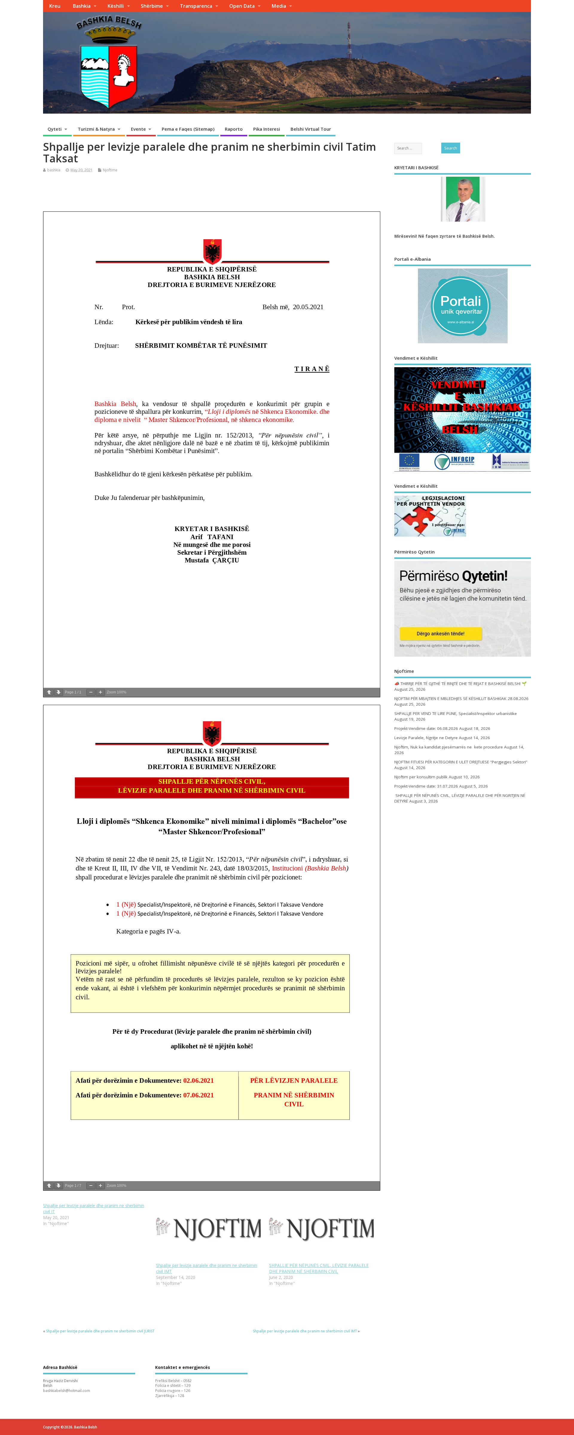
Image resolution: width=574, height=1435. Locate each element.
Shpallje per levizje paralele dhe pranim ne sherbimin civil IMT (305, 1331)
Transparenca (196, 6)
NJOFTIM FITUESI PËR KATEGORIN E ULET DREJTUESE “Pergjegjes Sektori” (460, 762)
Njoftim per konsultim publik (421, 777)
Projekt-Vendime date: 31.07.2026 (426, 786)
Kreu (54, 6)
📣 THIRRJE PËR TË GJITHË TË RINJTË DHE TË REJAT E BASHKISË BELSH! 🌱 (460, 683)
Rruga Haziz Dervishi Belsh (60, 1383)
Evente (138, 129)
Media (278, 6)
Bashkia (82, 6)
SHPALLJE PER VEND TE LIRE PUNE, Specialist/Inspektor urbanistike (455, 713)
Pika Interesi (266, 129)
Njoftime (110, 170)
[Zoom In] (100, 692)
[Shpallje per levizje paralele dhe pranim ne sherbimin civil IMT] (209, 1232)
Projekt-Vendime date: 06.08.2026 (426, 728)
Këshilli (115, 6)
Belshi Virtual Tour (311, 129)
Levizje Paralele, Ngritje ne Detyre (426, 737)
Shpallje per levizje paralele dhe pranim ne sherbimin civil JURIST (100, 1331)
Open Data (242, 6)
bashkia (53, 170)
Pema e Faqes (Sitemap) (188, 129)
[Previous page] (49, 692)
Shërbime (152, 6)
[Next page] (58, 692)
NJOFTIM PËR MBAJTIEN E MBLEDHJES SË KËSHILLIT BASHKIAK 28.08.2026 (461, 698)
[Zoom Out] (90, 692)
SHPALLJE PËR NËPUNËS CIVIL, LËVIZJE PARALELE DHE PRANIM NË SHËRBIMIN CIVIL (319, 1268)
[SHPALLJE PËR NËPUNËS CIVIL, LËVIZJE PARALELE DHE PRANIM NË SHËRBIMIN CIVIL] (322, 1232)
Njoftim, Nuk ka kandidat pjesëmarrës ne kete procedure (448, 747)
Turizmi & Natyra (96, 129)
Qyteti (55, 129)
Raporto (234, 129)
